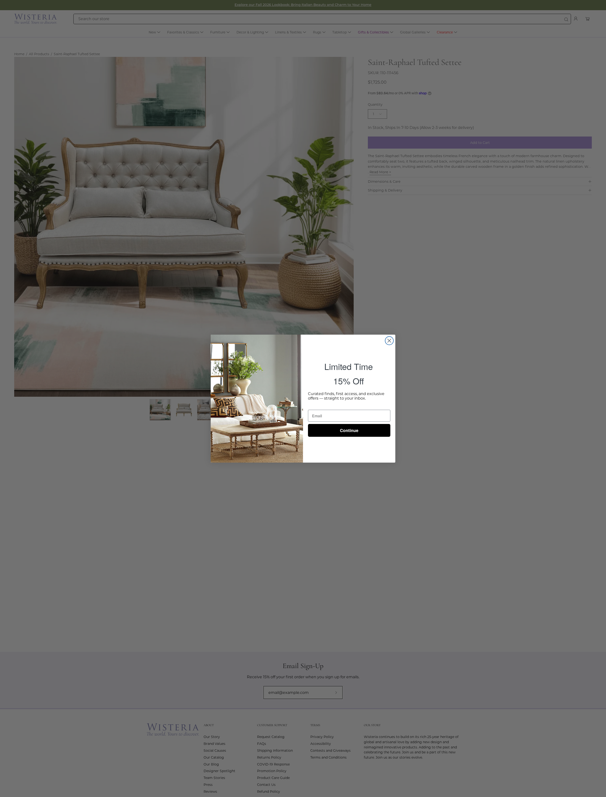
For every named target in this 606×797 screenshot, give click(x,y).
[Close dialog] (389, 341)
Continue (349, 430)
